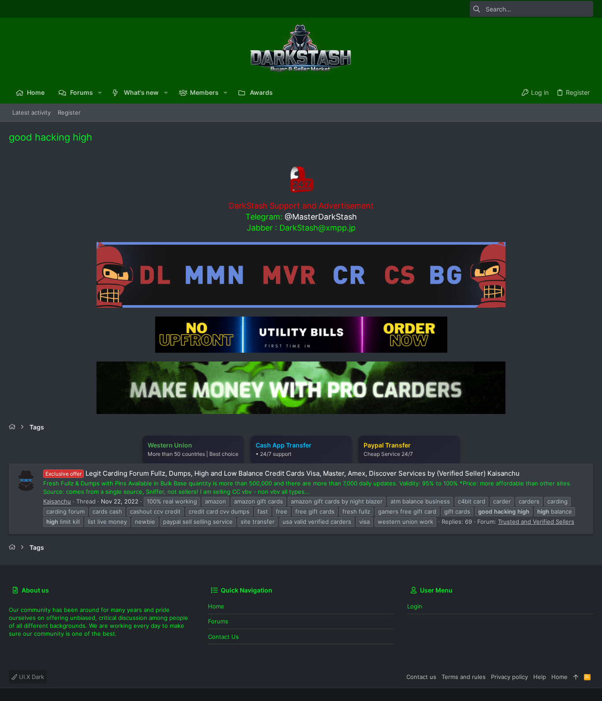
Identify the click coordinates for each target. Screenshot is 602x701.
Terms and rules (464, 676)
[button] (100, 92)
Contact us (223, 636)
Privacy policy (509, 676)
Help (539, 676)
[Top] (575, 676)
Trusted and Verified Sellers (536, 521)
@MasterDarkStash (321, 216)
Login (414, 606)
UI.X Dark (30, 676)
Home (216, 606)
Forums (218, 621)
